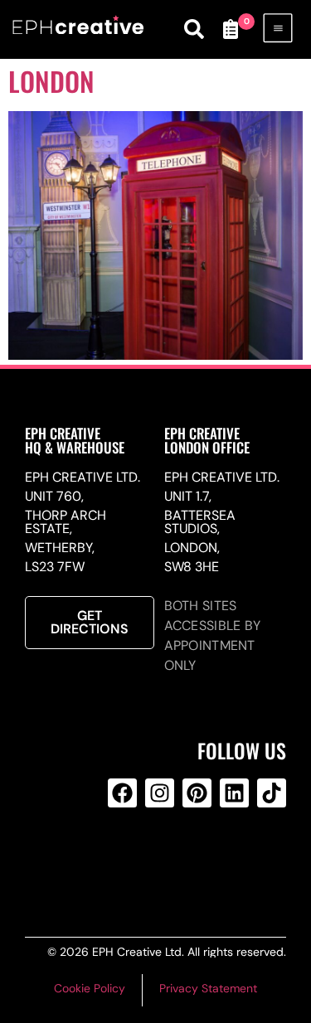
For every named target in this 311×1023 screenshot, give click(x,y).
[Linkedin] (234, 792)
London (51, 80)
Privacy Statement (208, 988)
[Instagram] (159, 792)
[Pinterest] (196, 792)
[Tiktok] (271, 792)
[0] (231, 29)
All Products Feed (156, 859)
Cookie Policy (89, 988)
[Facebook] (122, 792)
